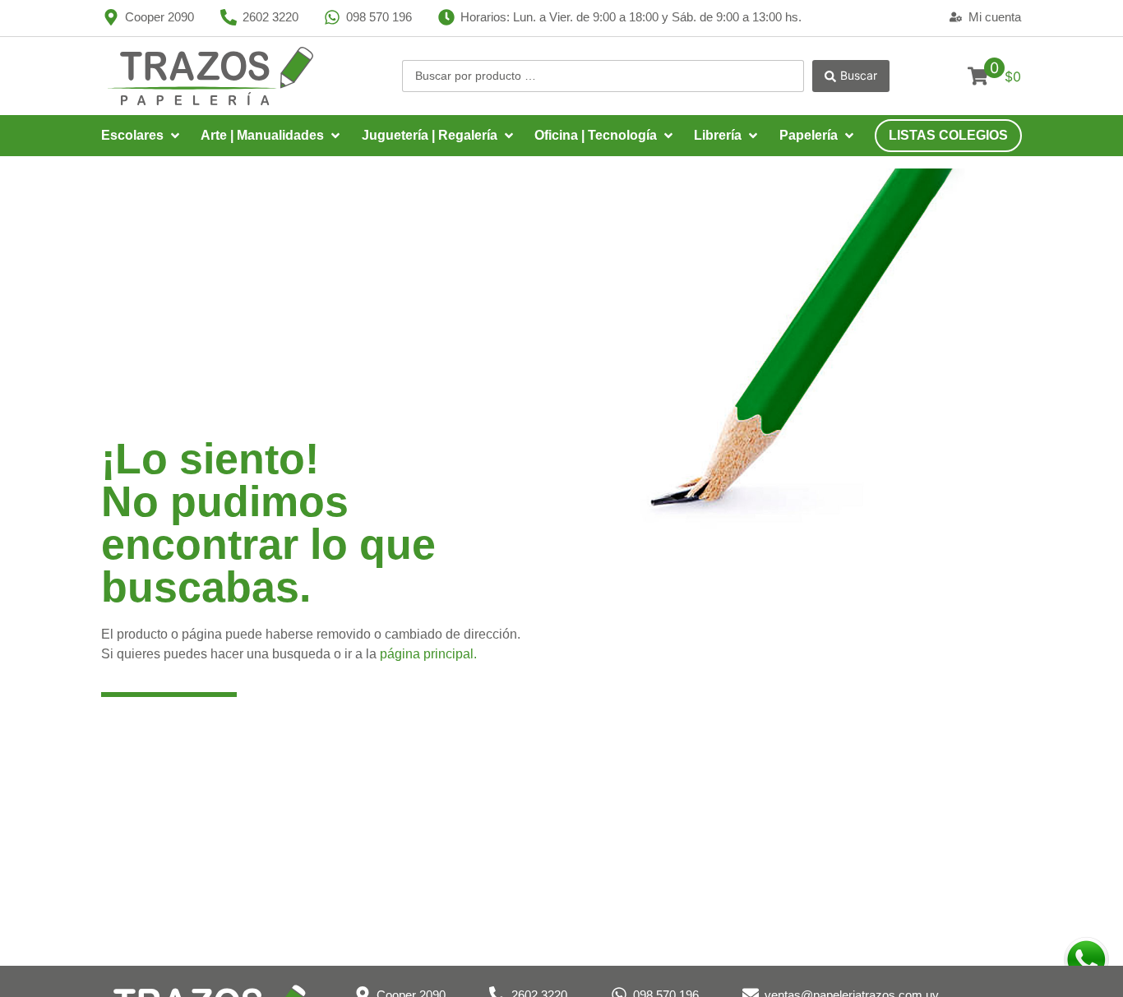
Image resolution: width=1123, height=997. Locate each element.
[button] (142, 135)
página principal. (428, 654)
